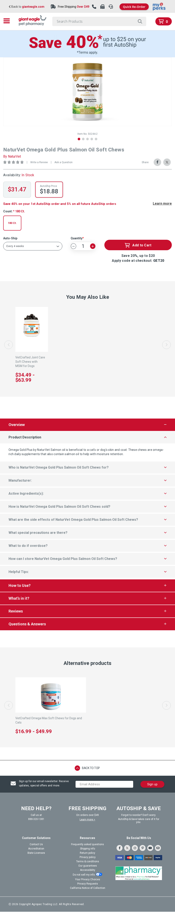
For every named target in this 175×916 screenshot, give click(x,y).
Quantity (76, 238)
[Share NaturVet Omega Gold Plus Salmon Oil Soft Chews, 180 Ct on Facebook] (157, 162)
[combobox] (99, 21)
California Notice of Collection (87, 887)
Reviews (16, 611)
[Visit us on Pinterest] (143, 848)
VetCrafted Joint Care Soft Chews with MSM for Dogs (30, 362)
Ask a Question (63, 162)
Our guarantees (87, 865)
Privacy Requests (87, 883)
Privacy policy (88, 857)
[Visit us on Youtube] (150, 848)
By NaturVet (12, 156)
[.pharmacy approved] (138, 873)
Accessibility (87, 870)
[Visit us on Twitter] (127, 848)
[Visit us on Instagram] (135, 848)
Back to (27, 6)
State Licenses (36, 852)
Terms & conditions (87, 861)
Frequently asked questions (87, 844)
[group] (87, 92)
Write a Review (39, 162)
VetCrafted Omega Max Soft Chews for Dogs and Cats (48, 720)
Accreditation (36, 848)
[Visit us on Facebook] (119, 848)
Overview (17, 424)
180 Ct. (12, 223)
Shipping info (87, 848)
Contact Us (36, 844)
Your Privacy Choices (87, 879)
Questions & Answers (27, 624)
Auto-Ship (10, 238)
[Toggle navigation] (8, 20)
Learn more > (87, 819)
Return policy (87, 852)
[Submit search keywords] (140, 21)
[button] (79, 139)
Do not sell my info (84, 874)
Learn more (162, 203)
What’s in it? (19, 598)
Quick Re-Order (134, 7)
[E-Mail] (158, 848)
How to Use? (20, 585)
